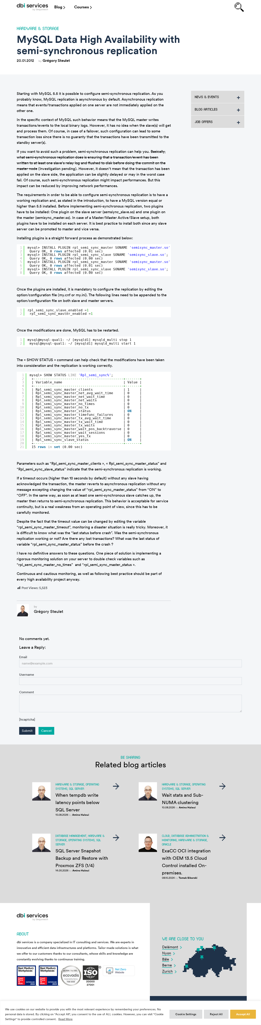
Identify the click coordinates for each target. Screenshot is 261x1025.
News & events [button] (207, 96)
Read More (65, 1019)
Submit (27, 731)
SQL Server (76, 788)
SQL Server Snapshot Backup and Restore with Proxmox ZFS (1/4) (81, 858)
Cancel (46, 731)
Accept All (243, 1014)
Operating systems (81, 840)
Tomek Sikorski (188, 877)
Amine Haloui (80, 814)
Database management (70, 836)
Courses (81, 7)
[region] (130, 1013)
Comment (26, 692)
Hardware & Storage (38, 28)
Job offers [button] (204, 121)
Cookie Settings (185, 1014)
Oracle (166, 844)
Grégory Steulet (56, 60)
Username (26, 675)
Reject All (216, 1014)
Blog (58, 7)
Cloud (166, 836)
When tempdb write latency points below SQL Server (77, 802)
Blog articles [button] (206, 109)
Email (23, 657)
